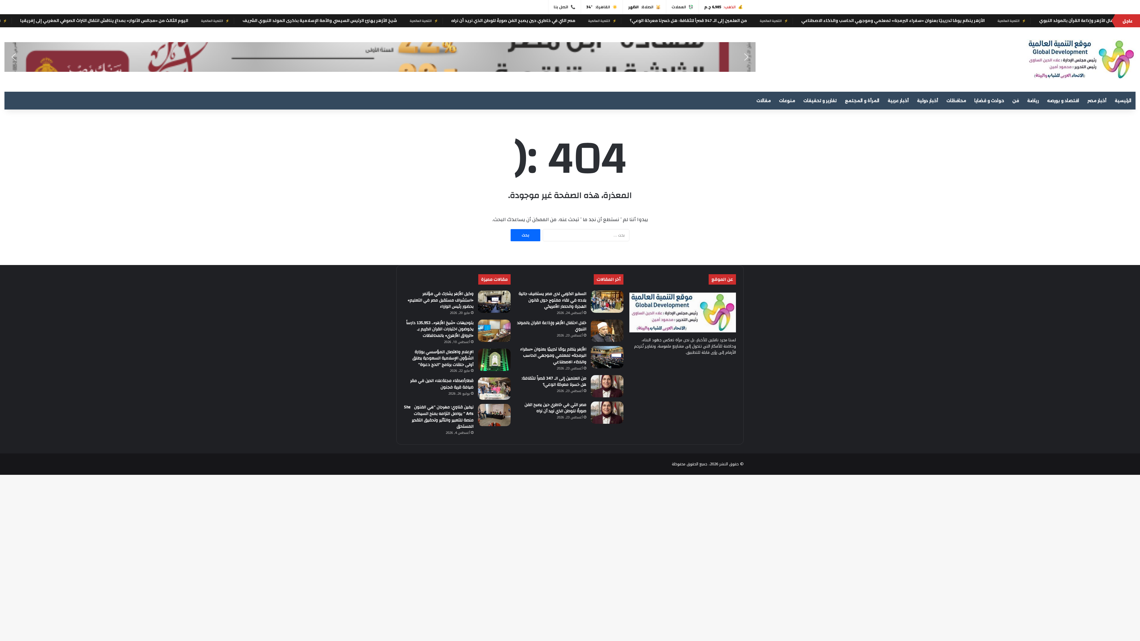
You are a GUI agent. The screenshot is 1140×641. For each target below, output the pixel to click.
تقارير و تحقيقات (820, 100)
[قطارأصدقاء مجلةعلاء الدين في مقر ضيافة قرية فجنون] (494, 388)
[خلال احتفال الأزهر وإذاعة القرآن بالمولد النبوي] (607, 331)
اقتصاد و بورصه (1063, 100)
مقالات (763, 100)
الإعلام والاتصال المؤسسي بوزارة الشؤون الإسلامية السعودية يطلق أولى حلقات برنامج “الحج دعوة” (443, 358)
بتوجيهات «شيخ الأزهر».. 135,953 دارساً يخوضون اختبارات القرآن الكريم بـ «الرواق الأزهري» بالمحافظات (440, 329)
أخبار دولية (927, 100)
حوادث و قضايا (989, 100)
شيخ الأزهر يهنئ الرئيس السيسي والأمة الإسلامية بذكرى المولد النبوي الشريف (367, 20)
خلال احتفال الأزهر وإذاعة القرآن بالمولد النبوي (551, 326)
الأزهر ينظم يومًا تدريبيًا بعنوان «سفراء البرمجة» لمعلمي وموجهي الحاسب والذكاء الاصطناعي (940, 20)
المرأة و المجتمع (862, 100)
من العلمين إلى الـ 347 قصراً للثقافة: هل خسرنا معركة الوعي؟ (735, 20)
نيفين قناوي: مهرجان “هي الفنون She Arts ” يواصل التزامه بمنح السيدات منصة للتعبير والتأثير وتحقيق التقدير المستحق (439, 416)
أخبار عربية (898, 100)
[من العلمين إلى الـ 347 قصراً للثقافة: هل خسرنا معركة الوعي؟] (607, 386)
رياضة (1033, 100)
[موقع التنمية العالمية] (1081, 59)
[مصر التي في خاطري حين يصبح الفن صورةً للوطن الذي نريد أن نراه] (607, 413)
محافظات (956, 100)
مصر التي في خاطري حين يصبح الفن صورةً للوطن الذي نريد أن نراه (560, 20)
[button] (13, 57)
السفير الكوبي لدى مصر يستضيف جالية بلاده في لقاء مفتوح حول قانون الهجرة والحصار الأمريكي (552, 300)
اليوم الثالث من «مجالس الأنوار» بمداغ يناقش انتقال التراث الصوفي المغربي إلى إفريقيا (151, 20)
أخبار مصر (1096, 100)
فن (1015, 100)
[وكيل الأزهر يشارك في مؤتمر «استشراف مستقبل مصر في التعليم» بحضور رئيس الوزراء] (494, 302)
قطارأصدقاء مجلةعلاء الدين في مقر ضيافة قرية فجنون (442, 384)
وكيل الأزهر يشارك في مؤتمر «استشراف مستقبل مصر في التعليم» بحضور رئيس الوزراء (441, 300)
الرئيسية (1123, 100)
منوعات (787, 100)
